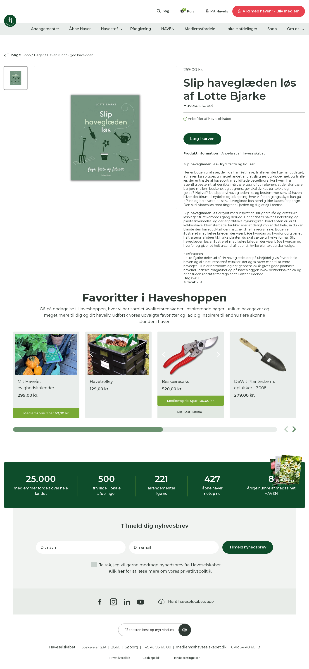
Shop (272, 29)
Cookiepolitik (152, 658)
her (121, 571)
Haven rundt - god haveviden (70, 55)
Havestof (109, 29)
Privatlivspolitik (120, 658)
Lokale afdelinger (241, 29)
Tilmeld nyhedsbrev (247, 547)
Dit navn (48, 547)
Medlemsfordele (200, 29)
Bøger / (40, 55)
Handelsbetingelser (186, 658)
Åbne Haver (80, 29)
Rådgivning (140, 29)
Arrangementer (45, 29)
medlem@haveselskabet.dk (201, 647)
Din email (142, 547)
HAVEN (167, 29)
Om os (293, 29)
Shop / (28, 55)
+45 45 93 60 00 (157, 647)
